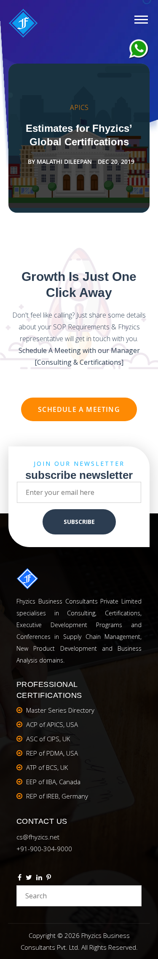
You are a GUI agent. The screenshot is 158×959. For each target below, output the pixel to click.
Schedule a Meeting (79, 409)
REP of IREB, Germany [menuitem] (57, 796)
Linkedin (39, 878)
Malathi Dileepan (64, 162)
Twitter (29, 878)
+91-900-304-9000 (44, 848)
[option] (79, 138)
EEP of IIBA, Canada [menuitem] (53, 781)
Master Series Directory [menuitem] (60, 710)
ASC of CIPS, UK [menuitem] (48, 739)
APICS (79, 107)
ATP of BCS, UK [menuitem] (47, 767)
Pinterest (48, 878)
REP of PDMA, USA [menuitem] (52, 753)
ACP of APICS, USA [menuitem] (52, 724)
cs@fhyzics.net (37, 837)
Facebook (19, 878)
